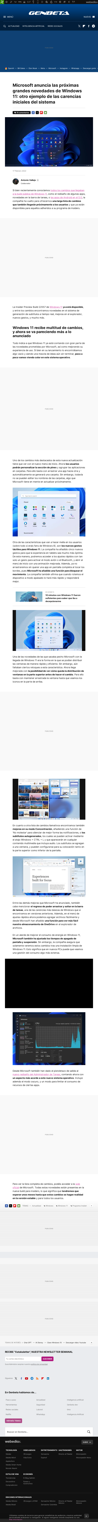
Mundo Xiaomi (11, 1468)
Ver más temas (13, 1421)
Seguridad (40, 1405)
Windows (49, 1206)
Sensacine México (48, 1501)
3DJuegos (27, 1454)
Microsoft (52, 68)
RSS (37, 1378)
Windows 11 (56, 307)
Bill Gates (21, 68)
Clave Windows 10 (54, 1343)
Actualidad (36, 1206)
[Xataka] (2, 2)
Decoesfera (10, 1481)
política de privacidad (39, 1364)
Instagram (64, 68)
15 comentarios (23, 113)
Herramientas (11, 1405)
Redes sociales (12, 1409)
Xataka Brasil (11, 1505)
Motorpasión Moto (83, 1458)
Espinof (44, 1458)
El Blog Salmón (29, 1478)
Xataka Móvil (11, 1458)
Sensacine (45, 1454)
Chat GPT (28, 1343)
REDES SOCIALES (55, 26)
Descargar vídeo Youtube (76, 1343)
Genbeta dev (72, 1405)
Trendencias (10, 1478)
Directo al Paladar (65, 1454)
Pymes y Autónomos (28, 1482)
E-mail (45, 112)
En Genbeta (49, 592)
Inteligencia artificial (75, 1400)
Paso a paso (11, 1400)
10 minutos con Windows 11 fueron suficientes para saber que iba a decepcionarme (63, 598)
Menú (10, 17)
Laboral (39, 1409)
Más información (15, 1519)
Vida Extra (27, 1458)
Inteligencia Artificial (75, 1414)
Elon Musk (33, 68)
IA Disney (40, 1343)
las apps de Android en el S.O (66, 197)
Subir (85, 1442)
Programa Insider (79, 1206)
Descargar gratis (89, 68)
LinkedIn (48, 1378)
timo (69, 1409)
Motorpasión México (81, 1502)
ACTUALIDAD (13, 26)
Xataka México (11, 1501)
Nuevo (87, 17)
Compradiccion (11, 1485)
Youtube (26, 1378)
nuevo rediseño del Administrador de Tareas (36, 1074)
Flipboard (83, 26)
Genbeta (49, 13)
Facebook (88, 26)
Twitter (79, 26)
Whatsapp (75, 68)
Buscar (89, 1432)
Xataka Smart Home (13, 1465)
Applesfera (10, 1461)
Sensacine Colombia (49, 1505)
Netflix (8, 1414)
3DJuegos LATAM (30, 1501)
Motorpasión (81, 1454)
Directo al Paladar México (65, 1502)
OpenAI (11, 68)
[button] (29, 180)
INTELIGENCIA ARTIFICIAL (33, 26)
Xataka (8, 1454)
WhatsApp (40, 1414)
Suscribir (47, 1359)
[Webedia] (13, 1441)
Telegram (93, 26)
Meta (43, 68)
